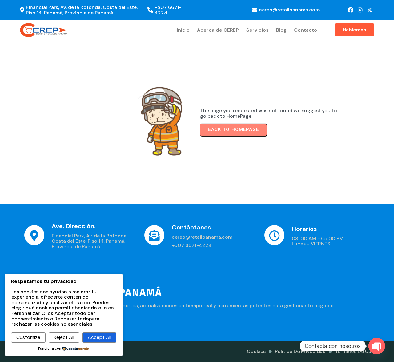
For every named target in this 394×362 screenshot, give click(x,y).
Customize (28, 337)
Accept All (99, 337)
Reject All (64, 337)
